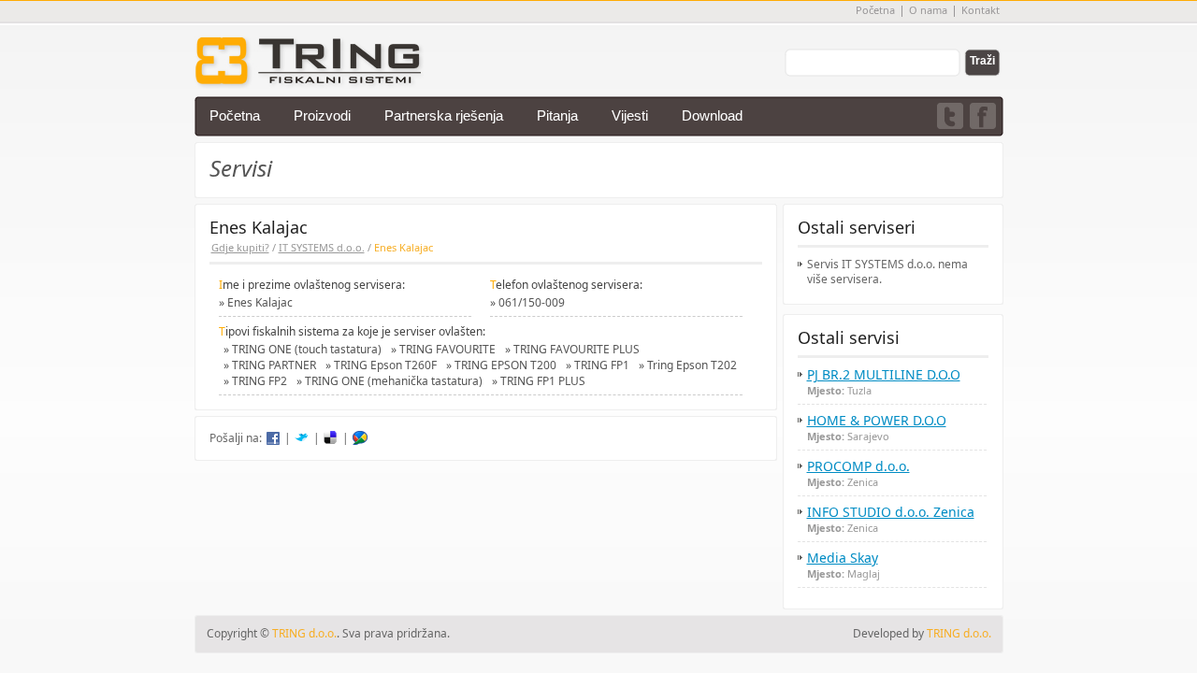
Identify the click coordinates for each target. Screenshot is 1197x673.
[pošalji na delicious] (331, 438)
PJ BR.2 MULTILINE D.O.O (883, 374)
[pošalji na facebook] (273, 438)
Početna (875, 10)
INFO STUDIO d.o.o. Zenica (890, 512)
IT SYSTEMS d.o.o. (322, 247)
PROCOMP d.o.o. (858, 466)
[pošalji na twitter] (302, 438)
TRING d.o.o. (959, 633)
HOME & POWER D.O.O (876, 420)
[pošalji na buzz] (360, 438)
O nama (928, 10)
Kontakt (980, 10)
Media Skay (842, 558)
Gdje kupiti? (240, 247)
